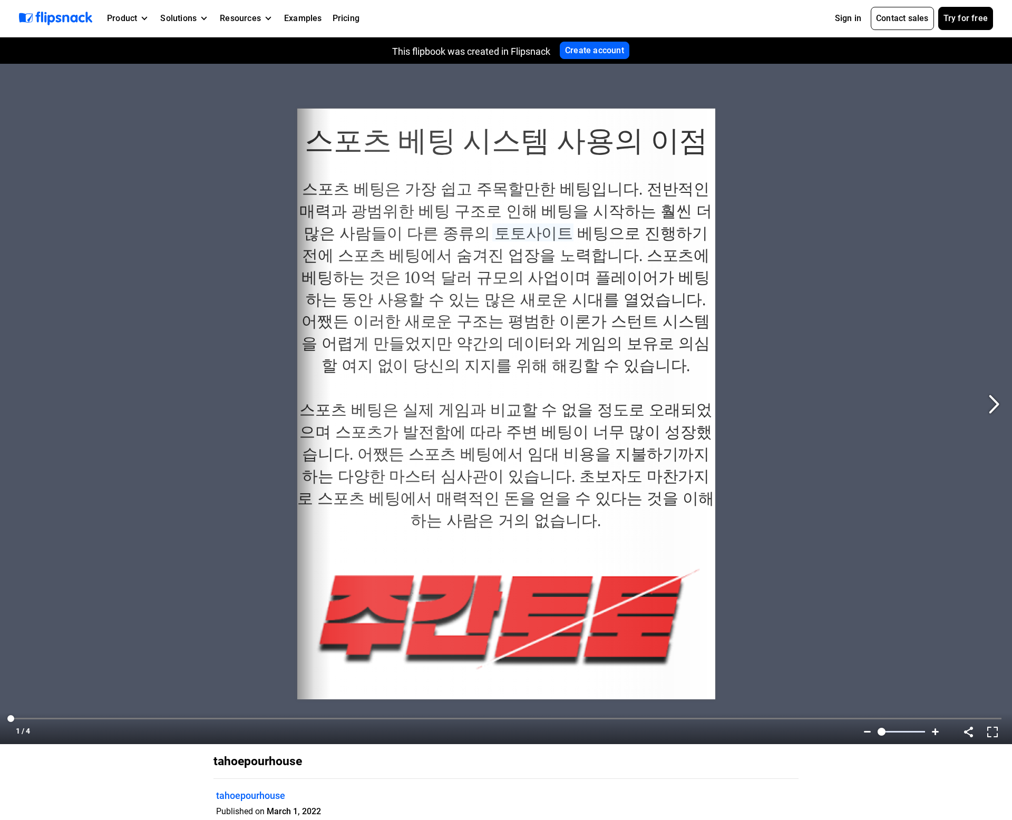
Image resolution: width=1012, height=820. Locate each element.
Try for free (965, 18)
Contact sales (902, 18)
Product (122, 18)
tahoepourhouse (250, 795)
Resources (240, 18)
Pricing (346, 18)
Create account (594, 50)
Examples (303, 18)
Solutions (178, 18)
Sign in (848, 18)
